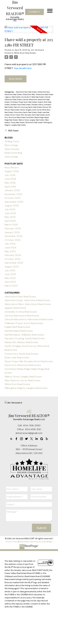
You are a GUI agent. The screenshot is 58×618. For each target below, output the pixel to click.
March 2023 (11, 285)
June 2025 (10, 213)
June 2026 (10, 178)
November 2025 (13, 194)
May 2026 (10, 182)
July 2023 (10, 270)
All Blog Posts (12, 141)
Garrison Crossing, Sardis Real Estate (28, 107)
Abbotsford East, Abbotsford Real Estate (27, 300)
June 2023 (10, 274)
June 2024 (10, 247)
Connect (34, 12)
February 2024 (13, 255)
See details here (23, 68)
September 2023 (14, 262)
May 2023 (10, 278)
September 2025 (14, 201)
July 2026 (10, 175)
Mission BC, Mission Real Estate (21, 342)
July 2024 (10, 243)
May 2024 (10, 251)
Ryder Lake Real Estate (17, 357)
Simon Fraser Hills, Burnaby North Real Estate (28, 115)
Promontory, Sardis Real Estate (25, 112)
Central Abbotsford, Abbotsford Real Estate (29, 319)
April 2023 (10, 281)
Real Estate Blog (13, 152)
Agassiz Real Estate (13, 97)
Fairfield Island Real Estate (21, 105)
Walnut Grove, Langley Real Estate (31, 120)
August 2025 (12, 205)
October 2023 (12, 259)
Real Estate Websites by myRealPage (35, 541)
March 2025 (11, 224)
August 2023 (12, 266)
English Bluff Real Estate (17, 327)
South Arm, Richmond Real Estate (23, 365)
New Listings (11, 145)
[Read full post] (29, 31)
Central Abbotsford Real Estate (22, 315)
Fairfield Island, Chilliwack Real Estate (24, 334)
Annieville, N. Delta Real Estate (32, 97)
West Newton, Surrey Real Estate (22, 380)
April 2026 (10, 186)
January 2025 (12, 232)
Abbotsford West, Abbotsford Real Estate (38, 94)
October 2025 (12, 197)
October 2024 (13, 240)
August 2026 (12, 171)
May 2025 (10, 217)
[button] (34, 12)
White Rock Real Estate (25, 53)
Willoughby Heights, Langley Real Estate (26, 388)
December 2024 (13, 236)
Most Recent (12, 167)
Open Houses (12, 149)
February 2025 (13, 228)
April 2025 (10, 220)
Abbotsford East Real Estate (26, 92)
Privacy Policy (12, 541)
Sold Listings (11, 156)
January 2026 (12, 190)
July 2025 (10, 209)
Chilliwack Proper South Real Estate (24, 102)
